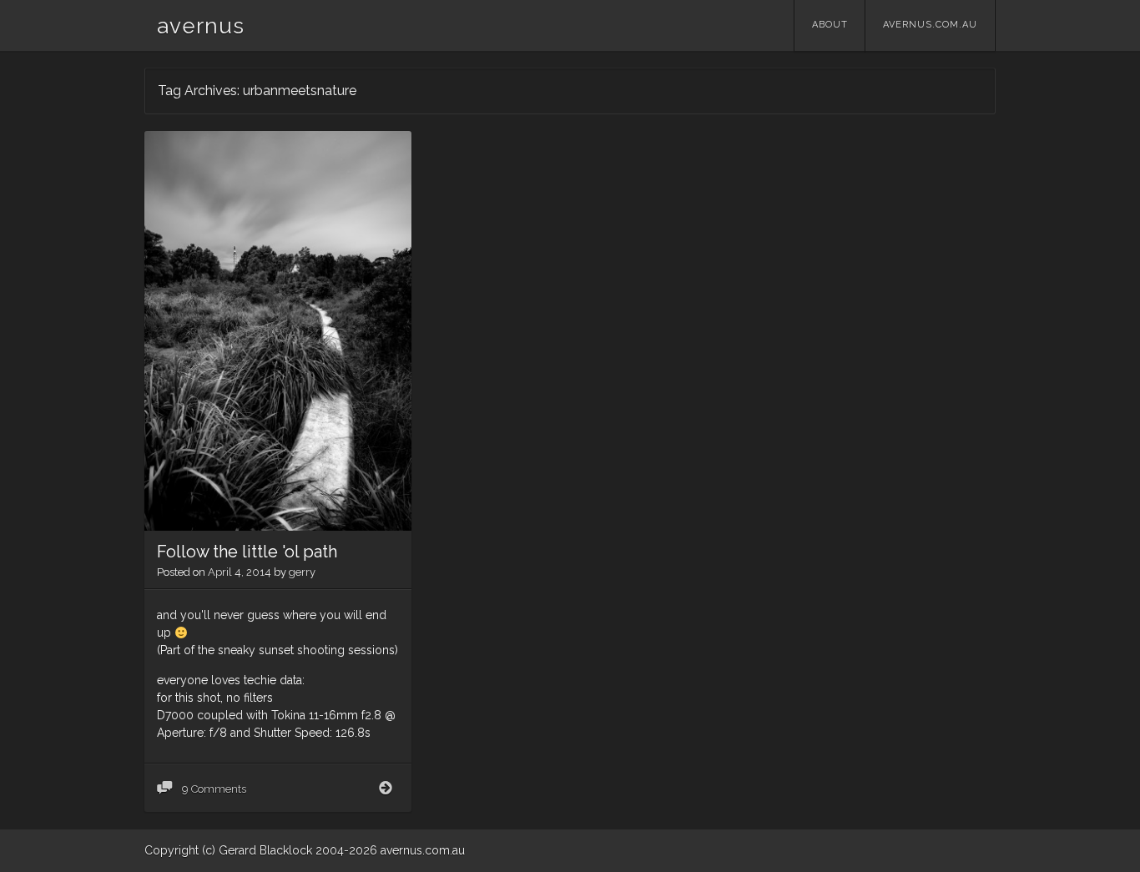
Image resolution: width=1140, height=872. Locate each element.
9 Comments (212, 789)
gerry (302, 572)
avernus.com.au (930, 24)
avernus (201, 25)
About (830, 24)
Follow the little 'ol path (247, 552)
